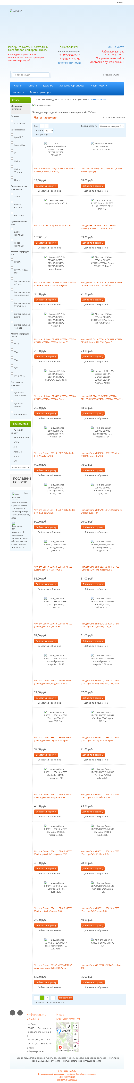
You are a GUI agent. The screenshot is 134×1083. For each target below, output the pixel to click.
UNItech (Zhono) (18, 171)
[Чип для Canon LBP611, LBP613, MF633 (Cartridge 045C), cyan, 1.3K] (102, 892)
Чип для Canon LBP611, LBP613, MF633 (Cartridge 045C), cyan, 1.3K (100, 909)
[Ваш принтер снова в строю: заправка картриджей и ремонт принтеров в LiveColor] (17, 496)
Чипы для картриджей (47, 99)
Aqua (16, 456)
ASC (15, 461)
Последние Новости (22, 480)
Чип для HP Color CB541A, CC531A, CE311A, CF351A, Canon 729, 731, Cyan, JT (102, 341)
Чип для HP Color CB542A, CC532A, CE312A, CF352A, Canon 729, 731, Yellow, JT (102, 284)
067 (15, 368)
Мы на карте (116, 47)
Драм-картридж (19, 233)
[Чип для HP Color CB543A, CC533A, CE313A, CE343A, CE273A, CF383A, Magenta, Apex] (56, 267)
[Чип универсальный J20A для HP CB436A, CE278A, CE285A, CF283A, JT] (56, 153)
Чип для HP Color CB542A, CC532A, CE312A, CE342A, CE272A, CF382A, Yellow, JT (55, 341)
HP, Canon (19, 215)
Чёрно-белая (20, 414)
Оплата (32, 85)
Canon (17, 196)
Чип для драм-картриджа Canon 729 (52, 225)
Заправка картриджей (71, 85)
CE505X (17, 262)
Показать (38, 130)
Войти (120, 2)
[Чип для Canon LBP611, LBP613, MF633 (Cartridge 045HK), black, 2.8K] (102, 836)
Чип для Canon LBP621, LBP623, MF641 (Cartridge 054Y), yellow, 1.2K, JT (100, 625)
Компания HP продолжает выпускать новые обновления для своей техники (19, 538)
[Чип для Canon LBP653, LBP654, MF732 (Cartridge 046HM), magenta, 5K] (102, 551)
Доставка (48, 85)
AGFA (16, 442)
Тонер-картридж (19, 244)
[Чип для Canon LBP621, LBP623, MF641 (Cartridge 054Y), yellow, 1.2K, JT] (102, 608)
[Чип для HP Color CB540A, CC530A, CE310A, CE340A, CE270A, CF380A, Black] (56, 380)
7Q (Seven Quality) (17, 431)
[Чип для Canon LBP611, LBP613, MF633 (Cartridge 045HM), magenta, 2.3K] (56, 836)
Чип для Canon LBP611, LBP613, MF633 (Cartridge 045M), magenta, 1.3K (53, 796)
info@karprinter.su (69, 63)
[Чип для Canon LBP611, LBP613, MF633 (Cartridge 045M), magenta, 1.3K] (56, 779)
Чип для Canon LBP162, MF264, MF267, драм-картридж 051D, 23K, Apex (53, 966)
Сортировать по (89, 125)
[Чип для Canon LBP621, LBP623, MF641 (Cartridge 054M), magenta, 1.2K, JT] (56, 665)
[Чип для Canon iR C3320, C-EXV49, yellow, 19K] (102, 949)
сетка (41, 126)
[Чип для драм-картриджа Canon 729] (56, 210)
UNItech (18, 161)
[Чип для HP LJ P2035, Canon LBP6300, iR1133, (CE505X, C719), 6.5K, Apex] (102, 210)
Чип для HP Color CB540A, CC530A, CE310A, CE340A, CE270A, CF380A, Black (55, 398)
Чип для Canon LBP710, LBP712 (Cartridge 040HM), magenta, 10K (101, 454)
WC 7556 (65, 99)
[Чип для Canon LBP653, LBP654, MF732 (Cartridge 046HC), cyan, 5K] (56, 608)
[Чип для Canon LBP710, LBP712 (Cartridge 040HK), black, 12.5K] (56, 494)
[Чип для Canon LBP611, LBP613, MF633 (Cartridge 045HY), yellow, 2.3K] (102, 779)
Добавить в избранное (49, 190)
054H (16, 360)
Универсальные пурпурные (22, 304)
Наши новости (99, 85)
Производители (20, 423)
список (46, 126)
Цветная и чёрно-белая (20, 394)
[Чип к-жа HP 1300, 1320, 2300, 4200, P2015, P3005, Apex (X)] (102, 153)
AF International (21, 437)
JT (15, 153)
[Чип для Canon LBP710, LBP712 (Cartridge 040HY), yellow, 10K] (56, 437)
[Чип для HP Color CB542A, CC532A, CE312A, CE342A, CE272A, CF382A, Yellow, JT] (56, 324)
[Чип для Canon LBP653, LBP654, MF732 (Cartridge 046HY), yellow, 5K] (56, 551)
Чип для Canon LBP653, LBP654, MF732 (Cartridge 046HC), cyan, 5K (53, 625)
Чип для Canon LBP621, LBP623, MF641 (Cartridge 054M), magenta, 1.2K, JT (53, 682)
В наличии (19, 123)
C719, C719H (20, 376)
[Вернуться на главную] (33, 100)
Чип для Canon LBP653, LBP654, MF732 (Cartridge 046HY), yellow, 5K (53, 568)
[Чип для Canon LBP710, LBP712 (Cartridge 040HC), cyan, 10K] (102, 494)
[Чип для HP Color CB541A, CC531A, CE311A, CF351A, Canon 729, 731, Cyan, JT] (102, 324)
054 (15, 352)
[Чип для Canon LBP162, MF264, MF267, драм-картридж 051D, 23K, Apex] (56, 949)
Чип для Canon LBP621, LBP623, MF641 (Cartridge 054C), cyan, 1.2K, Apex (100, 739)
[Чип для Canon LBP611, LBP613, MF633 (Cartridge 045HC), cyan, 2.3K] (56, 892)
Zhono (17, 180)
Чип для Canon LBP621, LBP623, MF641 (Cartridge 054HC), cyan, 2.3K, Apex (53, 739)
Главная (17, 85)
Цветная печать (18, 405)
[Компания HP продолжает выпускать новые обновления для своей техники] (17, 525)
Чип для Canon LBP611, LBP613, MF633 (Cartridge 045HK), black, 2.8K (100, 853)
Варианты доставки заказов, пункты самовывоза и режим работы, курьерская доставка (61, 1057)
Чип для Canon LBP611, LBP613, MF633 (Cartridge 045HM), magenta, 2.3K (53, 853)
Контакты (18, 92)
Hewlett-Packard (18, 206)
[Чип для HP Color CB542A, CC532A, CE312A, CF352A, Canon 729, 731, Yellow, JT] (102, 267)
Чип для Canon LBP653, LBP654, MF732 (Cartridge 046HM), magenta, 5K (100, 568)
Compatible (19, 145)
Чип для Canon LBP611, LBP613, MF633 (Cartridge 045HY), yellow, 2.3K (100, 796)
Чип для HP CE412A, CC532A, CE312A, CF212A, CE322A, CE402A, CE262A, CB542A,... (102, 398)
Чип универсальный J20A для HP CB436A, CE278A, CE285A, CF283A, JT (54, 170)
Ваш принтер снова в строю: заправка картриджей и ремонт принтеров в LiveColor (20, 504)
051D (16, 344)
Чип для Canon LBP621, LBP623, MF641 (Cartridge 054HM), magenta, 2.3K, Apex (100, 682)
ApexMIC (18, 137)
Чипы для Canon (79, 99)
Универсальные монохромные (22, 293)
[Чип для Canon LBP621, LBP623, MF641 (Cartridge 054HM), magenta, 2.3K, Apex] (102, 665)
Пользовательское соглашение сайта (82, 1060)
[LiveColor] (30, 26)
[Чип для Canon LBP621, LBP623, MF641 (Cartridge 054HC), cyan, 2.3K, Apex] (56, 722)
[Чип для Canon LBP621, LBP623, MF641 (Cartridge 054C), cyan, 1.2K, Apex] (102, 722)
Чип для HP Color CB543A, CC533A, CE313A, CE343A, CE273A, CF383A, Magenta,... (55, 284)
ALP (15, 446)
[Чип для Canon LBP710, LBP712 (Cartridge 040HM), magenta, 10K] (102, 437)
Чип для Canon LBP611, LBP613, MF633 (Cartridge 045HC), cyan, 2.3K (53, 909)
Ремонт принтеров (40, 92)
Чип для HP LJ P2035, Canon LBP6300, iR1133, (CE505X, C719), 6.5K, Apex (99, 227)
